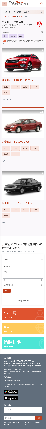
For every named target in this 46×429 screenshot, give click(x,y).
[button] (23, 12)
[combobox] (23, 267)
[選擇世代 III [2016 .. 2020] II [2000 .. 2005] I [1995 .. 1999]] (23, 259)
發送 (38, 418)
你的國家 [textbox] (7, 266)
